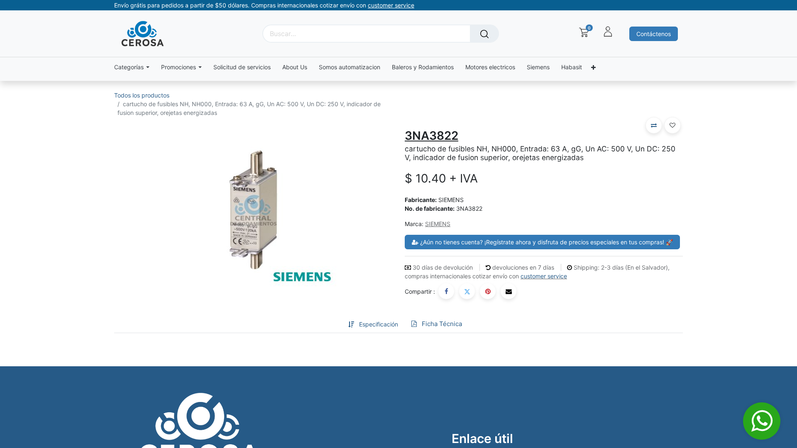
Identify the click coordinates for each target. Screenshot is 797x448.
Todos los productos (141, 95)
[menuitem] (242, 67)
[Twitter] (467, 291)
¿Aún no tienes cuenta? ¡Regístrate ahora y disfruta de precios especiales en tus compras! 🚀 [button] (545, 242)
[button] (653, 125)
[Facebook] (446, 291)
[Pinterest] (488, 291)
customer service (544, 276)
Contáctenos (653, 33)
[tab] (335, 324)
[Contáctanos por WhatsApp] (761, 421)
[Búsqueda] (484, 33)
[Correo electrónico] (508, 291)
